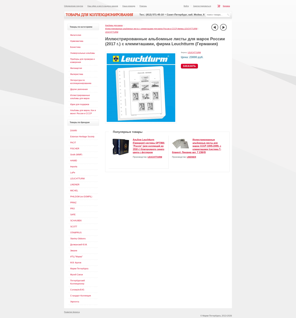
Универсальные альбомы (82, 53)
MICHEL (74, 190)
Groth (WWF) (76, 154)
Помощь (143, 6)
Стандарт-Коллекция (80, 296)
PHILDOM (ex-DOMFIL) (81, 196)
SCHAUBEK (76, 220)
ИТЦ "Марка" (76, 256)
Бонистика (75, 47)
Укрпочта (74, 302)
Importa (73, 166)
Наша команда (128, 6)
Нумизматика (76, 41)
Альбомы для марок (114, 25)
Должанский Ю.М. (78, 244)
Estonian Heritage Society (82, 136)
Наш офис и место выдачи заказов (102, 6)
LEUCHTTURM (111, 32)
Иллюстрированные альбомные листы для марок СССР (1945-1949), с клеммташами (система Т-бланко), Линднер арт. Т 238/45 (196, 146)
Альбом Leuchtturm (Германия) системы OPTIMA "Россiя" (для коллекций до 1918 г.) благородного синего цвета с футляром (148, 146)
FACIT (73, 142)
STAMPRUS (76, 232)
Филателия (75, 35)
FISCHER (74, 148)
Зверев (73, 250)
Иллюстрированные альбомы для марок (80, 97)
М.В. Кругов (75, 262)
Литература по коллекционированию (80, 82)
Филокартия (76, 68)
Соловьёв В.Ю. (77, 290)
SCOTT (73, 226)
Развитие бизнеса (72, 312)
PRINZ (73, 202)
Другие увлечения (79, 89)
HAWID (73, 160)
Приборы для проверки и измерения (82, 60)
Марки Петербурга (79, 268)
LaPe (72, 172)
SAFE (73, 214)
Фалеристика (76, 74)
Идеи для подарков (79, 104)
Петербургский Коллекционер (77, 282)
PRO (72, 208)
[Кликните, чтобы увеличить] (141, 123)
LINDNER (191, 157)
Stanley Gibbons (78, 238)
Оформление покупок (73, 6)
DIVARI (73, 130)
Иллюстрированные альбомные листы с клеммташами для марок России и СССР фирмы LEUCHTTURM (151, 29)
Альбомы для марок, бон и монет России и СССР (83, 112)
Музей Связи (76, 274)
